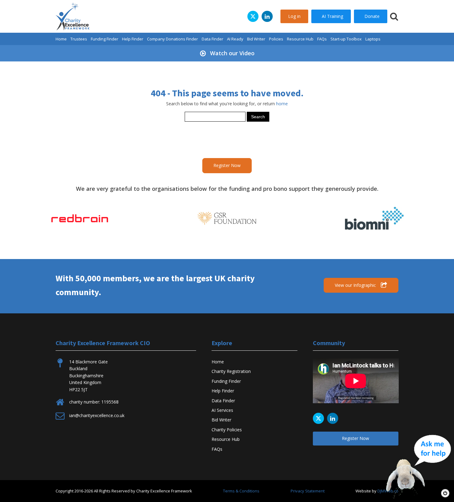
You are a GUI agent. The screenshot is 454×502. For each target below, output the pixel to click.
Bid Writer (256, 39)
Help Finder (132, 39)
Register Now (227, 165)
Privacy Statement (308, 491)
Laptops (372, 39)
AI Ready (235, 39)
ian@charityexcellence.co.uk (96, 415)
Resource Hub (300, 39)
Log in (294, 16)
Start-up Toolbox (346, 39)
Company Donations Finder (172, 39)
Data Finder (212, 39)
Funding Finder (104, 39)
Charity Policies (227, 430)
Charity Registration (231, 371)
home (282, 104)
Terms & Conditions (241, 491)
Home (61, 39)
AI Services (222, 410)
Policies (276, 39)
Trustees (78, 39)
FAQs (322, 39)
